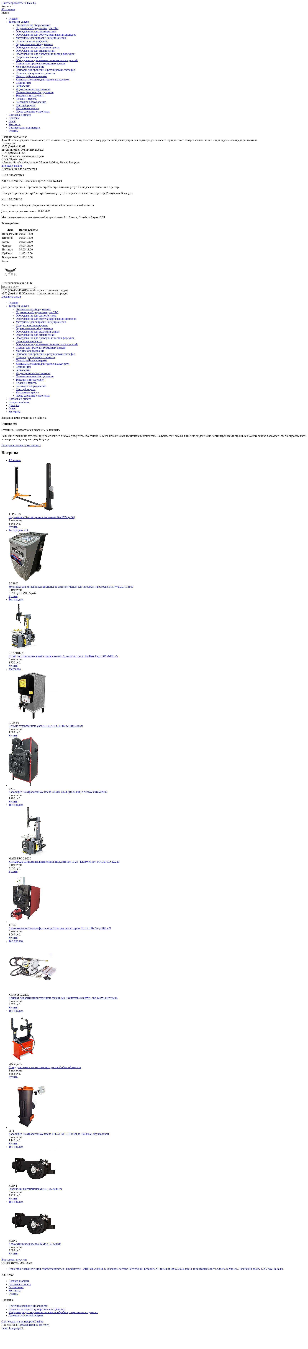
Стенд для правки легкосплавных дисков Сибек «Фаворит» (45, 1067)
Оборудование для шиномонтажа (36, 31)
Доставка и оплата (20, 114)
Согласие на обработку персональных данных (37, 1309)
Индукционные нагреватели (33, 89)
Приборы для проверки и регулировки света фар (45, 69)
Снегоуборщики (25, 105)
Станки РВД (23, 82)
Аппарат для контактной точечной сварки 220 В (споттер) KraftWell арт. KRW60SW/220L (63, 997)
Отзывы (13, 130)
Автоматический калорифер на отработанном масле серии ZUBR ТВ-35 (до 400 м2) (60, 928)
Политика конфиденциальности (28, 1305)
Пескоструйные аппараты (31, 76)
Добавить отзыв (11, 296)
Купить (13, 526)
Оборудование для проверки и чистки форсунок (45, 53)
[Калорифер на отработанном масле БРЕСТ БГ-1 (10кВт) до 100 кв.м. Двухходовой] (33, 1127)
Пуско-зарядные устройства (33, 111)
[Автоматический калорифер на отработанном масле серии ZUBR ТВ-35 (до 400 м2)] (28, 921)
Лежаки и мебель (26, 98)
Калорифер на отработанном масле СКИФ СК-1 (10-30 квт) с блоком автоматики (58, 791)
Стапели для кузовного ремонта (35, 73)
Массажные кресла (27, 108)
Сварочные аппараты (29, 57)
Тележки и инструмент (30, 95)
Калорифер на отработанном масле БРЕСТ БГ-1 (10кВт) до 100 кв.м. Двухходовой (59, 1133)
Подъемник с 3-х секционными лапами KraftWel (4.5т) (42, 517)
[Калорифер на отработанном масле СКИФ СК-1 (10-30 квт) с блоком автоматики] (25, 785)
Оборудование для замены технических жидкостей (47, 60)
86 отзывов (8, 9)
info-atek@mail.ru (11, 165)
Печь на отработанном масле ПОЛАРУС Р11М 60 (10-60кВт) (46, 725)
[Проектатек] (10, 279)
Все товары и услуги (14, 1259)
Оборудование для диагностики (35, 50)
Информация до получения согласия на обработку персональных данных (53, 1312)
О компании (16, 1287)
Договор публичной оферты (26, 1315)
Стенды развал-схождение (32, 41)
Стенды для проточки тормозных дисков (40, 63)
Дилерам (14, 117)
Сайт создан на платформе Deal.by (22, 1321)
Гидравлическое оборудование (34, 44)
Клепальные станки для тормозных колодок (42, 79)
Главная (13, 18)
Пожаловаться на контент (33, 1324)
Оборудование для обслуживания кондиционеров (46, 34)
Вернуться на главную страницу (21, 445)
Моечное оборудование (30, 66)
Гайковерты (23, 85)
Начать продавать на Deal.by (18, 2)
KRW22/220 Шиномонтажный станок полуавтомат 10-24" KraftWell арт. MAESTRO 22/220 (64, 861)
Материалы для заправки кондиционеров (41, 37)
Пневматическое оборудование (34, 92)
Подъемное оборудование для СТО (37, 28)
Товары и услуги (19, 21)
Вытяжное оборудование (31, 101)
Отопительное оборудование (33, 25)
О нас (12, 121)
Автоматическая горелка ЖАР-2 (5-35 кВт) (35, 1243)
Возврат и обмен (19, 402)
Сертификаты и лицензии (24, 127)
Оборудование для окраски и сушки (38, 47)
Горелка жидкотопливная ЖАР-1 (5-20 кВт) (35, 1188)
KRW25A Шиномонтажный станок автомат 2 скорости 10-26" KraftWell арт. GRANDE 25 (63, 656)
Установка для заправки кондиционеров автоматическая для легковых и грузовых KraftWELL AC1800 (71, 586)
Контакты (14, 124)
